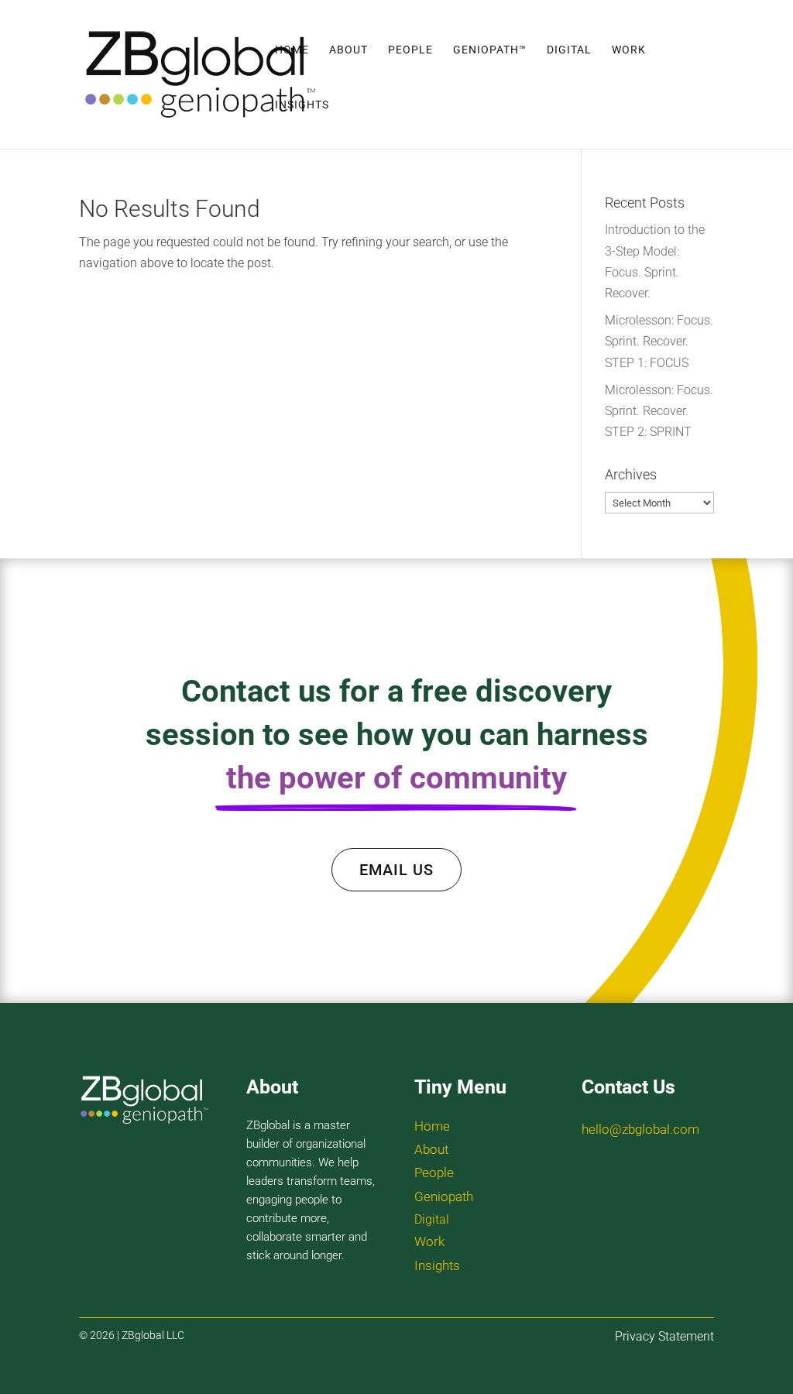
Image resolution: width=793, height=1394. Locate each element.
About (348, 50)
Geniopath (443, 1196)
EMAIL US (396, 869)
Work (629, 50)
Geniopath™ (490, 50)
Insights (302, 105)
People (410, 50)
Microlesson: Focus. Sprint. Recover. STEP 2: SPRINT (659, 411)
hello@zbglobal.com (640, 1129)
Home (292, 50)
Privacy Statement (664, 1336)
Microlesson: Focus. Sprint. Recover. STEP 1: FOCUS (659, 341)
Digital (569, 50)
